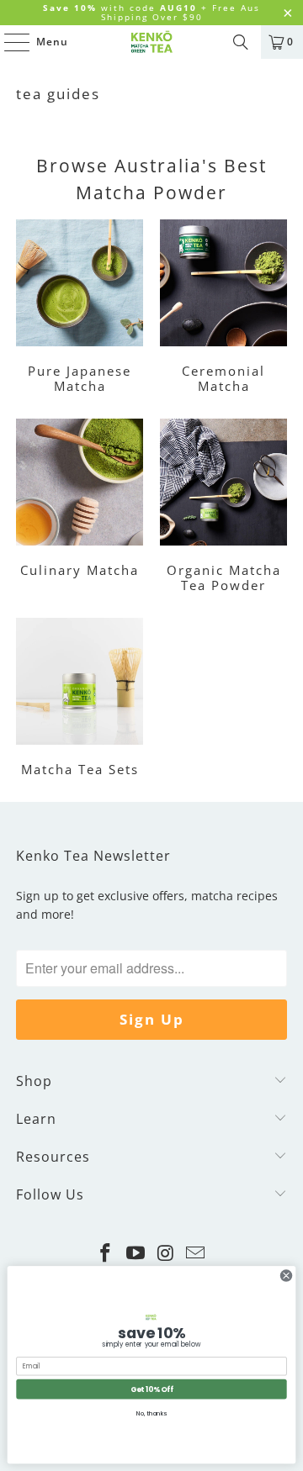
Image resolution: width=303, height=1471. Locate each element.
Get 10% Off (151, 1389)
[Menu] (8, 42)
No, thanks (151, 1413)
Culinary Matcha (79, 508)
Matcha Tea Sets (79, 699)
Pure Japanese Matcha (79, 308)
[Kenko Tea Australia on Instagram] (165, 1253)
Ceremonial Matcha (223, 308)
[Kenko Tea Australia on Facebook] (106, 1253)
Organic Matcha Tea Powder (223, 508)
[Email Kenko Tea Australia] (196, 1253)
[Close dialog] (285, 1275)
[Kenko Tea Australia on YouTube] (135, 1253)
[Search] (241, 42)
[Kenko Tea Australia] (151, 42)
